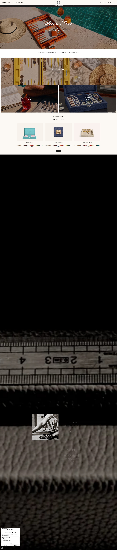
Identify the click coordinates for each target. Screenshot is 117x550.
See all (58, 150)
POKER (13, 2)
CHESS (9, 2)
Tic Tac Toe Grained (58, 142)
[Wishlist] (108, 2)
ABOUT (22, 2)
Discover (58, 33)
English (104, 2)
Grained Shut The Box (87, 142)
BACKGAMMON (4, 2)
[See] (71, 432)
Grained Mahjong (29, 142)
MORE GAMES (18, 2)
